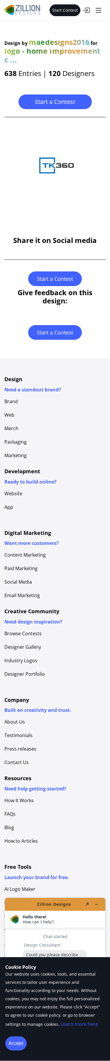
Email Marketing (22, 595)
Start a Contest (55, 102)
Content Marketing (25, 555)
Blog (9, 827)
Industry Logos (20, 660)
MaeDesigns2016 (59, 42)
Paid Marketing (21, 568)
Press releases (20, 748)
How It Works (19, 800)
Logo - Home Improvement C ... (52, 55)
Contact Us (16, 762)
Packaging (15, 442)
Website (13, 493)
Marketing (15, 455)
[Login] (86, 10)
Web (9, 415)
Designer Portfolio (24, 674)
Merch (11, 428)
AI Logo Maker (19, 889)
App (8, 507)
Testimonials (18, 735)
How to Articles (21, 841)
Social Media (18, 582)
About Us (14, 721)
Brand (11, 401)
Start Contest (65, 10)
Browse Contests (23, 633)
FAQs (10, 814)
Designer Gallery (22, 647)
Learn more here (79, 1024)
